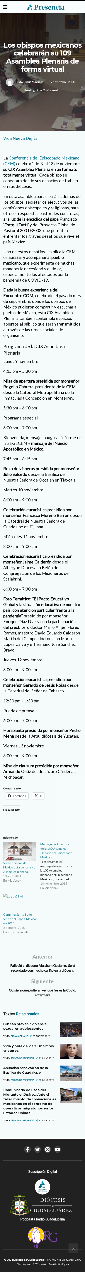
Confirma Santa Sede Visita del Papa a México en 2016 (19, 919)
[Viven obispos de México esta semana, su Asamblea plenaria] (19, 851)
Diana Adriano (19, 1036)
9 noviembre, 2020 (63, 82)
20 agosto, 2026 (41, 1036)
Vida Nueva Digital (21, 138)
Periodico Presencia (22, 1058)
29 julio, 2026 (46, 1058)
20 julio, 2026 (46, 1120)
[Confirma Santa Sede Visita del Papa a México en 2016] (19, 903)
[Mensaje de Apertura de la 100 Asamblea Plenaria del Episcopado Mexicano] (58, 866)
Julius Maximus (33, 82)
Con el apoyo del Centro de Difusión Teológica (43, 1264)
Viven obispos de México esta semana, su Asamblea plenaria (19, 867)
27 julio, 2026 (46, 1080)
